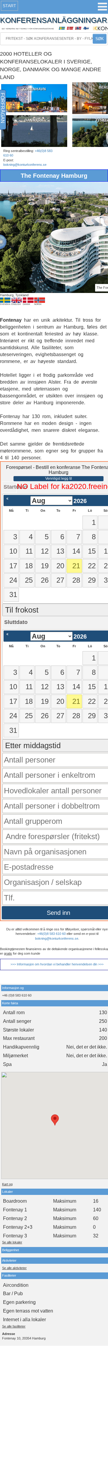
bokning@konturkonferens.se (24, 164)
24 (13, 580)
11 (29, 551)
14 (76, 551)
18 (29, 566)
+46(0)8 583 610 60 (51, 933)
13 (60, 551)
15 (92, 551)
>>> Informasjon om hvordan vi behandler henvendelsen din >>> (57, 964)
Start (9, 5)
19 (45, 566)
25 (29, 580)
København (34, 89)
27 (60, 580)
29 (92, 580)
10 (13, 551)
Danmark (34, 120)
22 (92, 566)
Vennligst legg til (58, 478)
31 (13, 594)
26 (45, 580)
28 (76, 580)
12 (45, 551)
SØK (99, 39)
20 (60, 566)
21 (76, 566)
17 (13, 566)
